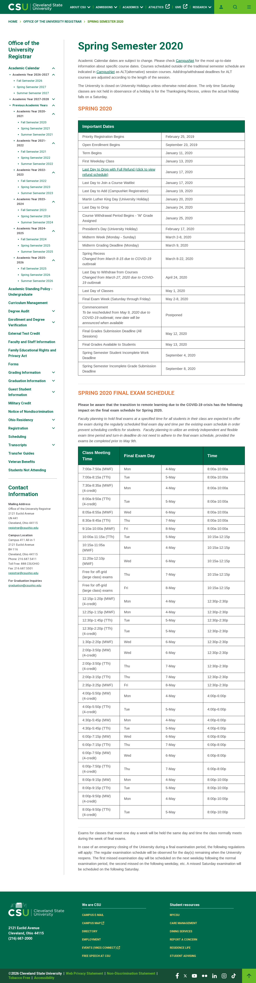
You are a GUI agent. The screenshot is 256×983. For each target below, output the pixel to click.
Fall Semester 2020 (33, 122)
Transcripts (17, 445)
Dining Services (181, 931)
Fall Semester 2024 (33, 239)
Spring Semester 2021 (35, 128)
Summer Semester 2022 (37, 164)
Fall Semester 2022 (33, 181)
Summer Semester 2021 (37, 134)
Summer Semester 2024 (37, 222)
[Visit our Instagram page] (224, 975)
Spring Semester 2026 (35, 275)
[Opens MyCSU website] (221, 7)
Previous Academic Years (30, 105)
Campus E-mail (93, 915)
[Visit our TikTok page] (233, 975)
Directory (89, 931)
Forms (13, 364)
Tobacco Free (19, 978)
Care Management (183, 923)
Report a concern (183, 939)
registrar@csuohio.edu (23, 527)
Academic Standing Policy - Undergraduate (30, 292)
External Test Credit (24, 333)
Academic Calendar (24, 68)
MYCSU (175, 915)
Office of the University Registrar (23, 50)
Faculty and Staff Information (31, 342)
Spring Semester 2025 (35, 245)
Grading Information (24, 372)
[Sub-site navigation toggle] (53, 68)
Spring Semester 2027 (31, 87)
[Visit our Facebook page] (177, 975)
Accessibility (44, 978)
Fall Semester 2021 (33, 151)
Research (200, 7)
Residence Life (180, 947)
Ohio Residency (20, 420)
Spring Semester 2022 (35, 157)
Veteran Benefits (21, 462)
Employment (91, 939)
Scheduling (17, 437)
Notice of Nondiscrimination (30, 411)
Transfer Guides (21, 453)
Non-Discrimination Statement (131, 973)
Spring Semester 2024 (35, 216)
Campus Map (91, 923)
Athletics (156, 7)
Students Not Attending (27, 470)
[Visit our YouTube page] (194, 975)
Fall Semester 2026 (29, 80)
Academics (131, 7)
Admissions (104, 7)
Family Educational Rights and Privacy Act (32, 353)
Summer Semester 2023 (37, 193)
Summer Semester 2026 (37, 281)
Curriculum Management (28, 303)
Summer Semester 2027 (33, 93)
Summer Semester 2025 (37, 251)
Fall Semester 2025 (33, 268)
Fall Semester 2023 (33, 210)
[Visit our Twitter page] (185, 975)
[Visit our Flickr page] (204, 975)
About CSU (78, 7)
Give (178, 7)
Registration (18, 428)
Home (12, 21)
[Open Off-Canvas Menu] (249, 7)
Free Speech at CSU (96, 956)
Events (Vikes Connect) (99, 947)
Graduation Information (27, 381)
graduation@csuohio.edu (24, 585)
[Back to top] (249, 976)
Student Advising (183, 956)
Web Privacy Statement (85, 973)
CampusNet (185, 61)
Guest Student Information (19, 392)
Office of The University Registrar (52, 21)
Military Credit (19, 403)
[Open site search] (235, 7)
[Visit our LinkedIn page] (214, 975)
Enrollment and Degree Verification (26, 322)
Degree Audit (18, 311)
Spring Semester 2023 (35, 187)
